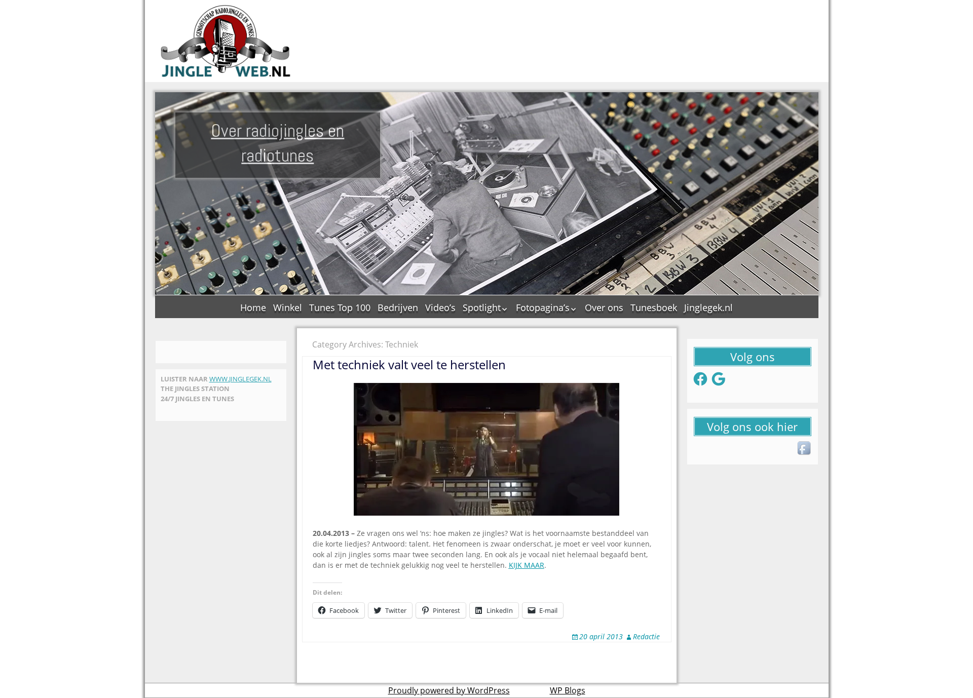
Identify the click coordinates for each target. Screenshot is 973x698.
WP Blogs (567, 690)
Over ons (604, 307)
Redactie (646, 636)
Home (253, 307)
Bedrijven (398, 307)
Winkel (287, 307)
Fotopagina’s (543, 307)
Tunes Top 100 (339, 307)
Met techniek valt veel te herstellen (409, 364)
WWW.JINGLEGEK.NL (240, 378)
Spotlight (482, 307)
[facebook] (805, 449)
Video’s (440, 307)
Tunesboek (653, 307)
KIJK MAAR (526, 565)
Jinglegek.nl (708, 307)
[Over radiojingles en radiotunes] (226, 41)
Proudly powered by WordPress (449, 690)
